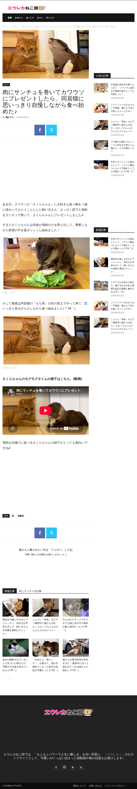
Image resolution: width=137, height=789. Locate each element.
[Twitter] (51, 130)
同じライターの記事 (30, 591)
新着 (10, 17)
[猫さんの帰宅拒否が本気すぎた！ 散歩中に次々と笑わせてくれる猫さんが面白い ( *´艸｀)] (76, 648)
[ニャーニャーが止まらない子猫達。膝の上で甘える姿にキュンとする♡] (101, 108)
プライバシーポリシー (115, 785)
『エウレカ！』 (114, 754)
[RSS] (73, 767)
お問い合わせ (95, 785)
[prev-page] (4, 677)
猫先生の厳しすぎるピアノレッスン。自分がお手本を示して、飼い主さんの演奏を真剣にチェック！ (15, 626)
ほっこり (30, 17)
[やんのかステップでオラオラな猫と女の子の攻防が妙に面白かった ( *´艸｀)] (76, 607)
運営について (79, 785)
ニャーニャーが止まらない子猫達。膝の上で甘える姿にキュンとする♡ (122, 107)
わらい (40, 17)
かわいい (19, 17)
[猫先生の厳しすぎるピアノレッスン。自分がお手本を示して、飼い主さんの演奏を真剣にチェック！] (15, 607)
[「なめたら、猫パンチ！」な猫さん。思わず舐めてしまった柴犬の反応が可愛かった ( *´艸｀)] (45, 648)
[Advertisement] (46, 167)
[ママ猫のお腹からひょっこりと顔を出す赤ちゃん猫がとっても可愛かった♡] (101, 145)
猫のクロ (10, 117)
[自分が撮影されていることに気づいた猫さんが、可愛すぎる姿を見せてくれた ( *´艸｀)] (15, 648)
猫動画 (21, 515)
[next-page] (10, 677)
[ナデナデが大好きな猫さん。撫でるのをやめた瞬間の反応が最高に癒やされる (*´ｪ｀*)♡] (101, 285)
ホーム (5, 26)
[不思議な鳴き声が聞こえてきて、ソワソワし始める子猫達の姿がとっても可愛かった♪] (101, 88)
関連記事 (10, 591)
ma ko (13, 292)
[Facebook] (39, 130)
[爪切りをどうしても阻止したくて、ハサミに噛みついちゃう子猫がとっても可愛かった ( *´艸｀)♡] (101, 165)
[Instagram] (64, 767)
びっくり (50, 17)
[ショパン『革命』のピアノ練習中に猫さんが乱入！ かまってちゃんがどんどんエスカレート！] (45, 607)
